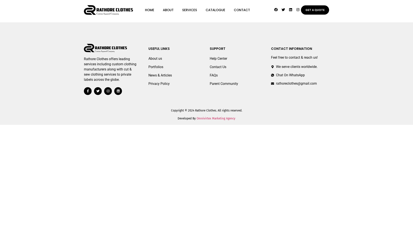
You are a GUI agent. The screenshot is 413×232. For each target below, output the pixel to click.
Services (189, 10)
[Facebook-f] (88, 91)
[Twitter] (283, 9)
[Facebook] (276, 9)
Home (149, 10)
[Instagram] (298, 9)
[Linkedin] (290, 9)
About (168, 10)
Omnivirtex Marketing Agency (216, 118)
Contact (242, 10)
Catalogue (215, 10)
